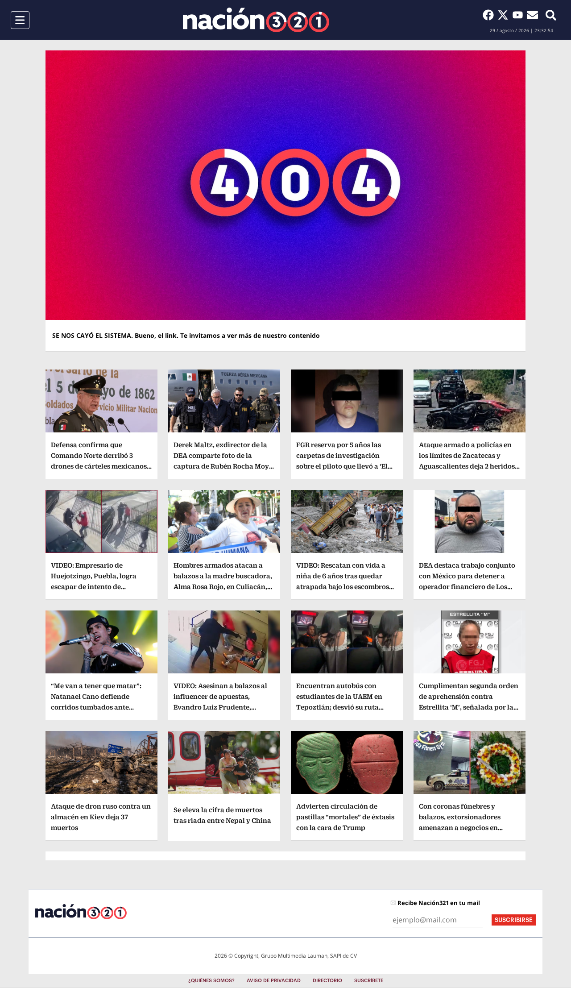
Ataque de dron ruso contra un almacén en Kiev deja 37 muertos (101, 816)
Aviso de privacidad (274, 980)
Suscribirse (514, 920)
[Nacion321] (256, 19)
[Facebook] (490, 15)
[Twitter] (504, 15)
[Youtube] (519, 15)
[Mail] (532, 15)
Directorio (327, 980)
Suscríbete (368, 980)
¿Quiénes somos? (211, 980)
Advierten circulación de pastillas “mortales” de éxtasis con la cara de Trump (345, 816)
